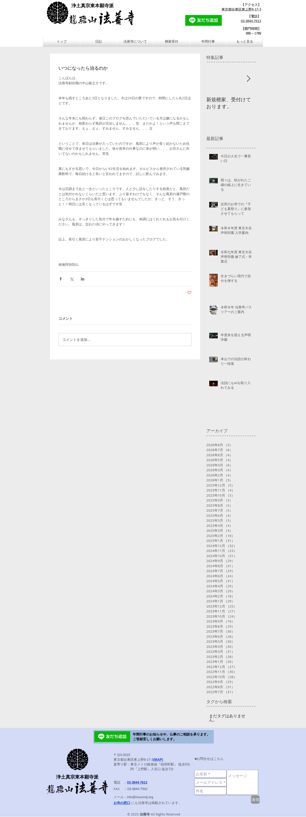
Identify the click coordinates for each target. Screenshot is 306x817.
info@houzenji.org (140, 797)
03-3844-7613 (251, 21)
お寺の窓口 (122, 802)
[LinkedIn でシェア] (82, 279)
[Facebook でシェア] (60, 279)
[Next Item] (248, 78)
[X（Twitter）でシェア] (71, 279)
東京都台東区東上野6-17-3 (241, 9)
